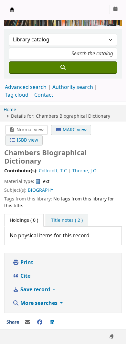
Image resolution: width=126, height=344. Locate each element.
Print (26, 262)
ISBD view (27, 140)
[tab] (67, 220)
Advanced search (26, 87)
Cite (24, 276)
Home (10, 109)
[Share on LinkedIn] (52, 322)
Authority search (72, 87)
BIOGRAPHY (40, 190)
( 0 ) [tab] (24, 220)
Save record (35, 290)
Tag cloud (16, 95)
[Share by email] (27, 322)
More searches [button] (39, 303)
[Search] (63, 67)
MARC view (74, 129)
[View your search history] (115, 9)
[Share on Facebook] (40, 322)
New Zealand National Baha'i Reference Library (12, 9)
